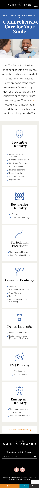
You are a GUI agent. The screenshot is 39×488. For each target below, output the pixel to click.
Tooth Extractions (17, 412)
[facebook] (16, 469)
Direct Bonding (15, 296)
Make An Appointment (18, 429)
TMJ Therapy (19, 365)
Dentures (15, 214)
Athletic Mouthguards (18, 166)
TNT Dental (26, 479)
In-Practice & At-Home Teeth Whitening (20, 300)
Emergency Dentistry (19, 401)
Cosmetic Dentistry (19, 280)
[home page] (19, 4)
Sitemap (24, 477)
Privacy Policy (32, 477)
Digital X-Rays (14, 180)
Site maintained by (16, 479)
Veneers (12, 286)
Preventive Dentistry (20, 144)
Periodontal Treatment (19, 244)
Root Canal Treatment (19, 409)
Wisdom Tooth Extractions (20, 415)
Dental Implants (19, 326)
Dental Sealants (15, 173)
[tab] (8, 460)
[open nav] (36, 5)
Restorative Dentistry (19, 206)
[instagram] (22, 469)
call (33, 100)
